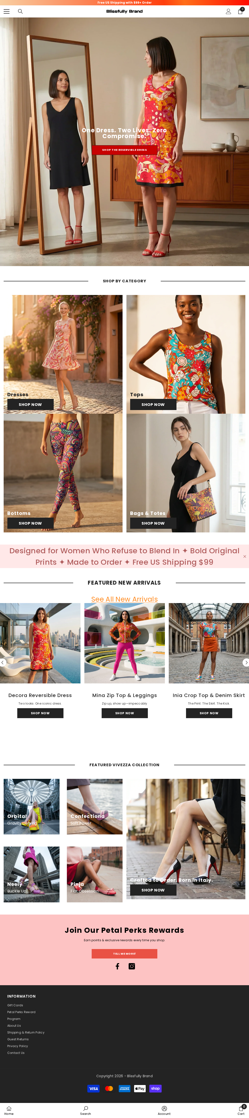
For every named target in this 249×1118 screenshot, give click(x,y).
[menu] (6, 11)
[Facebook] (117, 966)
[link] (85, 1110)
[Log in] (228, 11)
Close (245, 556)
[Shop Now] (63, 354)
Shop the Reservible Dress (124, 150)
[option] (124, 662)
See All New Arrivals (124, 600)
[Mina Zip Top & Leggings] (124, 643)
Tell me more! (124, 954)
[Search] (20, 11)
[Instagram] (131, 966)
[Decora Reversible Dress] (40, 643)
